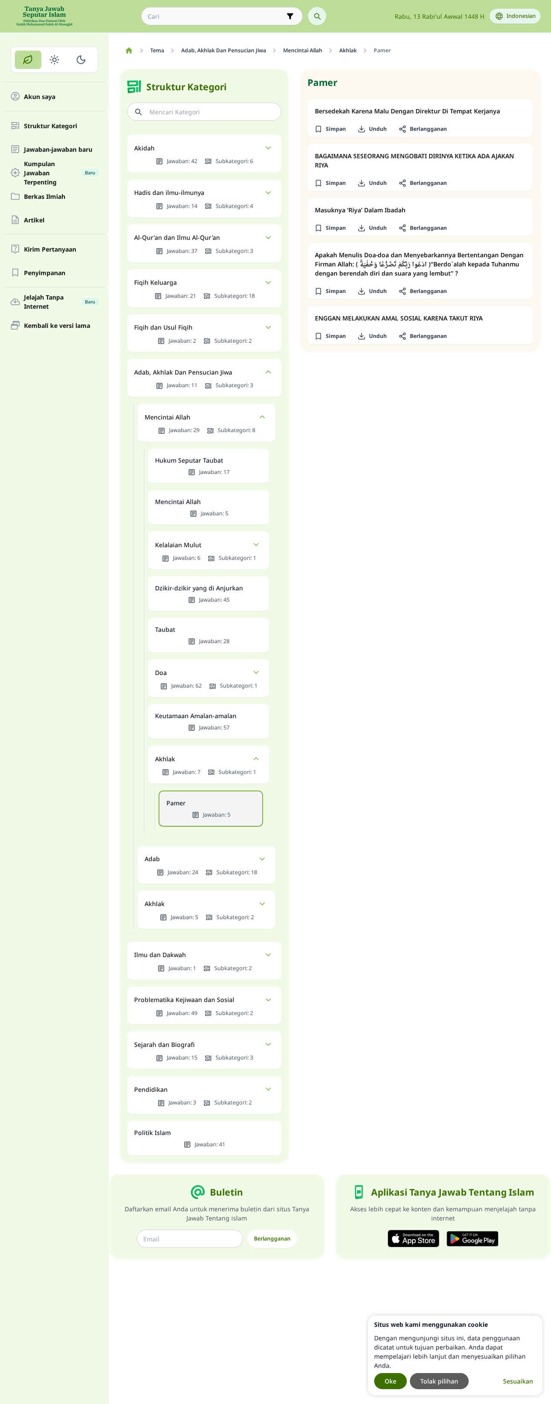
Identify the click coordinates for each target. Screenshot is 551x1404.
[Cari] (317, 16)
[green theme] (28, 60)
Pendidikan (151, 1089)
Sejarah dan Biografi (164, 1044)
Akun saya (39, 96)
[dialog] (455, 1355)
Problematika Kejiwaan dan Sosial (184, 999)
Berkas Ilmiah (44, 196)
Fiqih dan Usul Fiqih (163, 327)
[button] (330, 129)
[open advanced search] (290, 16)
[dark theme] (81, 60)
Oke (390, 1381)
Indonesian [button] (521, 16)
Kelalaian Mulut (178, 545)
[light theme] (54, 60)
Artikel (34, 220)
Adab (152, 859)
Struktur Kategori (50, 126)
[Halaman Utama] (128, 50)
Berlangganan (272, 1238)
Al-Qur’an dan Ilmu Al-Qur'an (177, 237)
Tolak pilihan (439, 1381)
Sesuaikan (518, 1381)
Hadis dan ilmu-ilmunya (169, 192)
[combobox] (216, 16)
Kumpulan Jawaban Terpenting (59, 173)
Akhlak (165, 759)
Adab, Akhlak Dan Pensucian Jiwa (183, 372)
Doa (161, 672)
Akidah (144, 148)
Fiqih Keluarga (155, 282)
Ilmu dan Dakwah (160, 955)
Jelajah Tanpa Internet (59, 301)
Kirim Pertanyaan (50, 249)
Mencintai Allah (167, 417)
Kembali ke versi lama (57, 325)
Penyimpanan (44, 273)
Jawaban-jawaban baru (58, 149)
